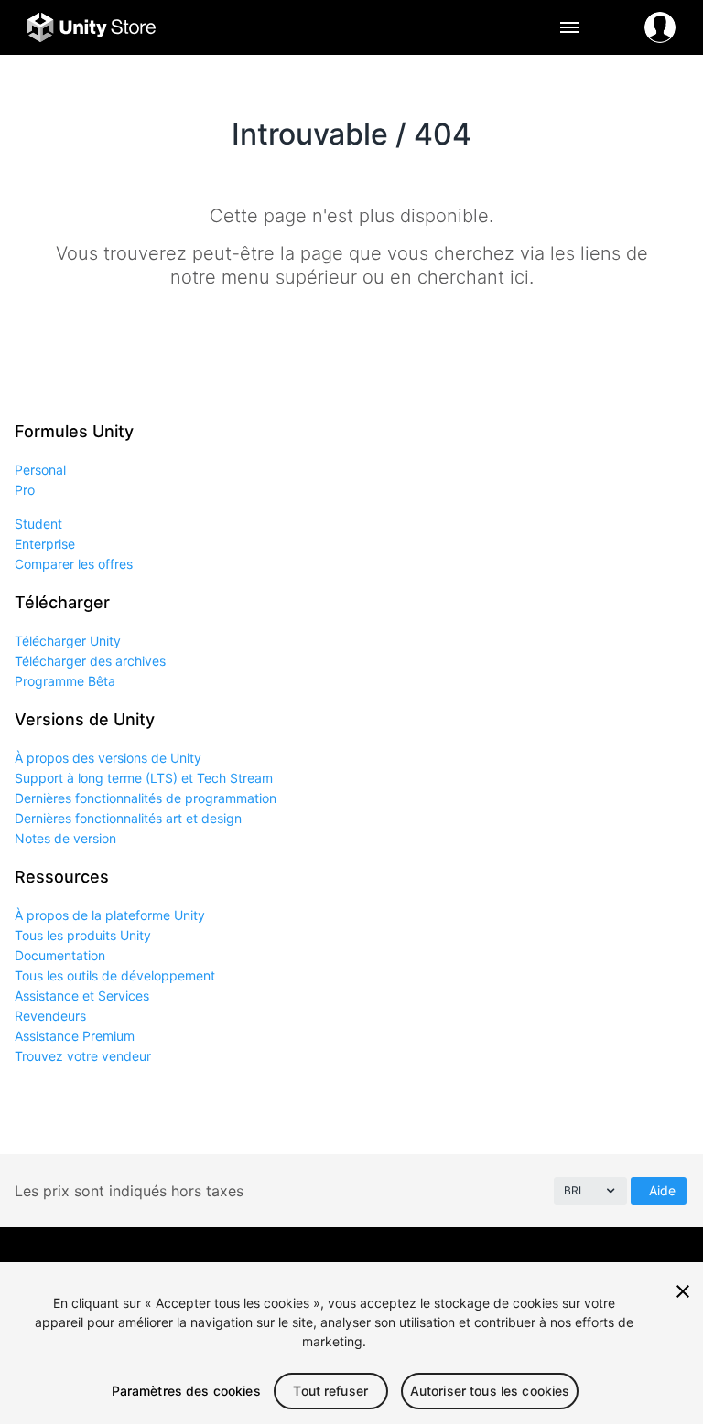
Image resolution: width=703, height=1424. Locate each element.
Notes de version (65, 838)
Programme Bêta (65, 681)
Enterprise (45, 543)
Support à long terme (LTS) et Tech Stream (144, 778)
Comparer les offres (74, 564)
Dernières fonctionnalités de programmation (145, 798)
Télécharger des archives (90, 661)
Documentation (60, 955)
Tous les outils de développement (115, 975)
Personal (40, 469)
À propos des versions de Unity (108, 758)
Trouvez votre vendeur (83, 1056)
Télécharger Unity (68, 640)
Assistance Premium (75, 1036)
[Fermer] (683, 1291)
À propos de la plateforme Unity (110, 915)
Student (38, 523)
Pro (25, 490)
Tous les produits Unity (83, 935)
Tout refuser (330, 1390)
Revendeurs (50, 1015)
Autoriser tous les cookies (490, 1390)
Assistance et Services (82, 995)
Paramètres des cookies (186, 1390)
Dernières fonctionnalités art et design (128, 818)
